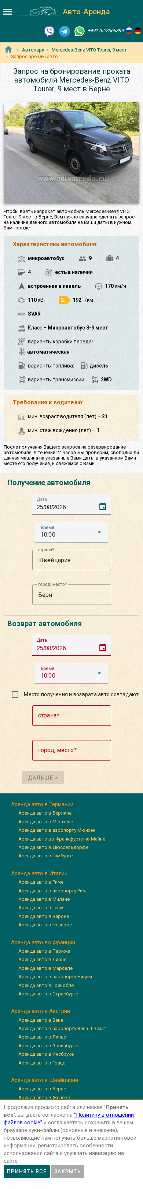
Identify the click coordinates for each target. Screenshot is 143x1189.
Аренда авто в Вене (40, 1020)
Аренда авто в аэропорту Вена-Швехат (62, 1028)
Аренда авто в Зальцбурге (48, 1045)
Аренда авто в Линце (42, 1037)
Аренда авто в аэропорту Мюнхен (56, 830)
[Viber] (49, 31)
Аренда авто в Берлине (45, 813)
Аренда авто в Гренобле (46, 985)
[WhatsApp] (80, 31)
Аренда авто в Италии (39, 873)
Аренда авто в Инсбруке (46, 1054)
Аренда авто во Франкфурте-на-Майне (61, 839)
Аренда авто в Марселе (45, 968)
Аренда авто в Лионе (42, 959)
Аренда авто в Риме (40, 882)
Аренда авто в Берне (42, 1088)
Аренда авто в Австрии (40, 1011)
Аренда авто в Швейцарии (44, 1080)
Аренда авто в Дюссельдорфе (53, 847)
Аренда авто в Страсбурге (48, 993)
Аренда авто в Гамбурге (45, 855)
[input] (73, 504)
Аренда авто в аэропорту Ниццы (55, 976)
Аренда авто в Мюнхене (45, 821)
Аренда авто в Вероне (43, 916)
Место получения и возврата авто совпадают (81, 694)
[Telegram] (65, 31)
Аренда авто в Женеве (44, 1097)
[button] (71, 532)
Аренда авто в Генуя (41, 907)
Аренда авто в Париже (44, 951)
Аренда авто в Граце (41, 1063)
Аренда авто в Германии (42, 804)
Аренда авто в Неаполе (45, 924)
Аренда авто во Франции (43, 942)
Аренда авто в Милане (44, 899)
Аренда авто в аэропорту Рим (52, 890)
